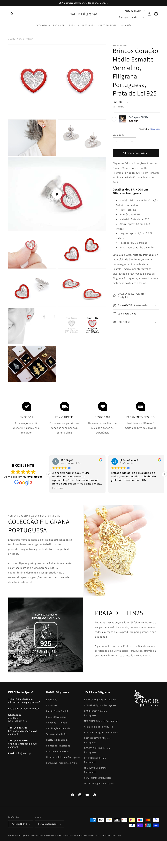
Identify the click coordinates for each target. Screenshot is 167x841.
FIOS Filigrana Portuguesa (98, 777)
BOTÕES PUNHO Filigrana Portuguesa (97, 750)
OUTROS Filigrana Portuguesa (99, 783)
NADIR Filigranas (22, 835)
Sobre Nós (51, 699)
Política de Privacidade (58, 745)
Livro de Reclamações (57, 751)
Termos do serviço (89, 835)
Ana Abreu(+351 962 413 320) (18, 718)
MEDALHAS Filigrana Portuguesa (101, 721)
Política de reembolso (68, 835)
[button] (11, 13)
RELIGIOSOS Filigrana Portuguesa (95, 759)
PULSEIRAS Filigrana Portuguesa (101, 732)
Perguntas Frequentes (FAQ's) (61, 762)
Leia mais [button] (57, 488)
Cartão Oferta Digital (57, 711)
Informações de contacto (110, 835)
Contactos (51, 705)
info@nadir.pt (23, 753)
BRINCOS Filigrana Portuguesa (100, 699)
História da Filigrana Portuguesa (63, 757)
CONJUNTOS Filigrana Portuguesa (95, 713)
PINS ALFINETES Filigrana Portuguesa (97, 740)
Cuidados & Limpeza (57, 722)
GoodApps (155, 129)
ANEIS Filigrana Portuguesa (98, 726)
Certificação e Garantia (58, 728)
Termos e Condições (56, 734)
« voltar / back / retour (20, 38)
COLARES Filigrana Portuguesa (100, 705)
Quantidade (118, 134)
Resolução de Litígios (57, 739)
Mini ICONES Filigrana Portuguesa (95, 769)
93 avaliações (33, 476)
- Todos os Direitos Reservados (43, 835)
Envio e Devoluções (56, 716)
